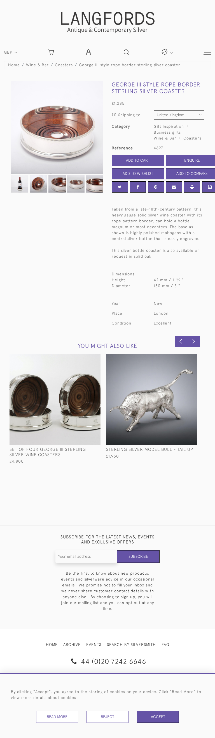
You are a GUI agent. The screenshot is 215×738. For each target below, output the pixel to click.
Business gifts (167, 132)
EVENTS (93, 644)
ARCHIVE (72, 644)
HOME (52, 644)
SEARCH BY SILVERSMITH (131, 644)
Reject (107, 716)
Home (14, 65)
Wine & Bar (37, 65)
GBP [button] (9, 52)
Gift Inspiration (169, 126)
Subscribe (138, 556)
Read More (57, 716)
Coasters (64, 65)
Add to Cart (138, 160)
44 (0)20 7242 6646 (112, 661)
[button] (89, 52)
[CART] (51, 52)
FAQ (165, 644)
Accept (158, 716)
